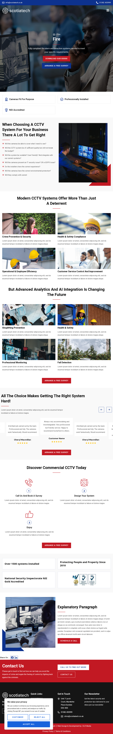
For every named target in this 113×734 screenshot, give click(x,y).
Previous (101, 409)
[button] (108, 10)
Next (109, 409)
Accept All (29, 724)
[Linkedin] (16, 657)
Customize (17, 717)
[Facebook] (12, 657)
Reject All (39, 717)
